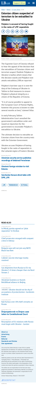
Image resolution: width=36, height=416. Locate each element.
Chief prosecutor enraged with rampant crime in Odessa (17, 239)
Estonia (24, 185)
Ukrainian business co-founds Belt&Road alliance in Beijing (13, 281)
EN (29, 3)
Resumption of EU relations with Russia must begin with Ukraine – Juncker (17, 322)
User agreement (6, 343)
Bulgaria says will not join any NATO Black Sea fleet (16, 249)
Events (3, 337)
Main (3, 10)
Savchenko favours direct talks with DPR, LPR (16, 176)
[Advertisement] (18, 205)
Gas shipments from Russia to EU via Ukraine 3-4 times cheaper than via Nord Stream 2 (17, 270)
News (8, 10)
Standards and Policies (9, 341)
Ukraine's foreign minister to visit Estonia (15, 167)
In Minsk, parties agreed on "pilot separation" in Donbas (14, 229)
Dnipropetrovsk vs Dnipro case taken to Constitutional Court (15, 313)
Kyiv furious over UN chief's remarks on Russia (17, 302)
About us (4, 332)
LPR (4, 185)
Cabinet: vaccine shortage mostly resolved (14, 259)
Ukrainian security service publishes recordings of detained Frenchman (16, 159)
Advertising (5, 334)
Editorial (4, 339)
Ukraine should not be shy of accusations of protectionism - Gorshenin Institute (17, 292)
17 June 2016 (16, 10)
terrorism (13, 185)
